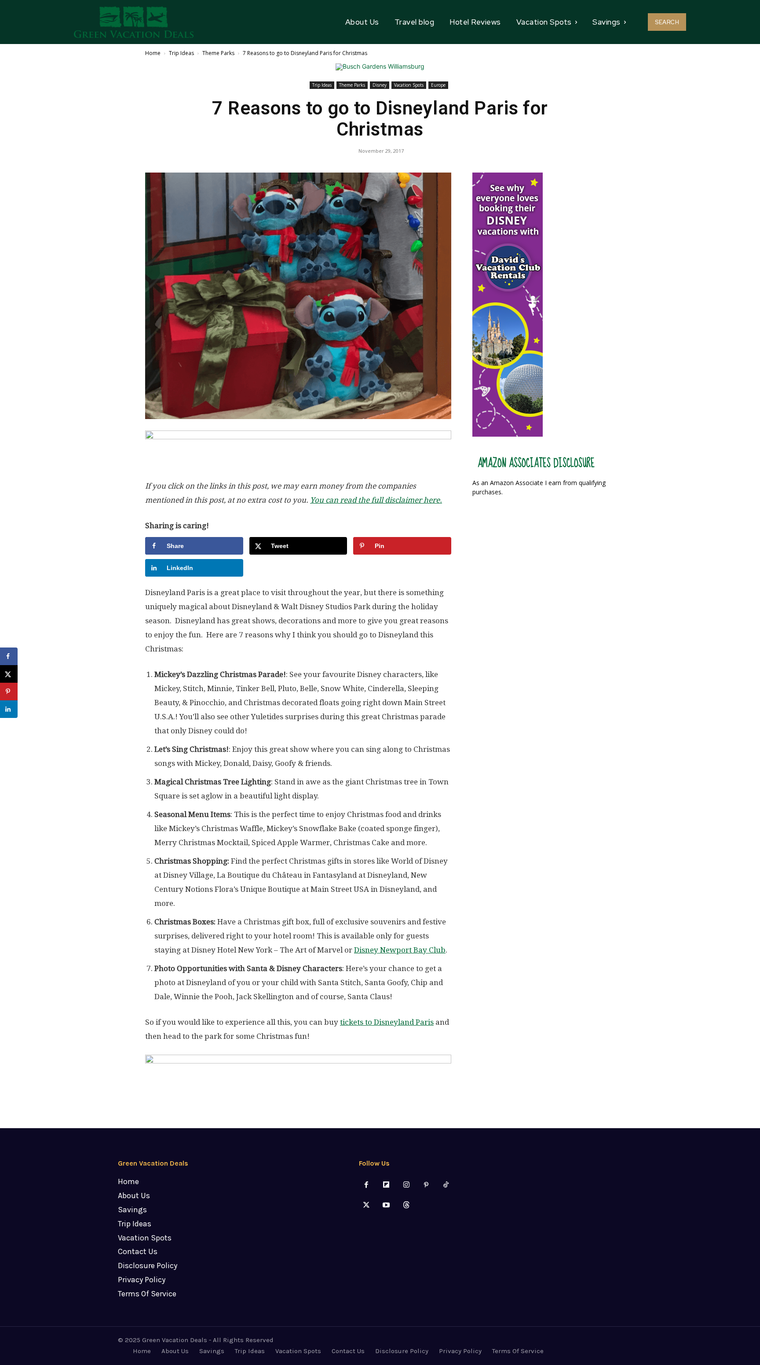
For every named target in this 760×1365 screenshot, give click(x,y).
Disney (380, 85)
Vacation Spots (409, 85)
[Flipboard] (386, 1185)
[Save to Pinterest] (9, 691)
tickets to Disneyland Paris (387, 1022)
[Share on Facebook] (9, 656)
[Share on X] (9, 674)
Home (153, 53)
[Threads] (406, 1205)
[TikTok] (445, 1185)
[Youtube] (386, 1205)
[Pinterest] (426, 1185)
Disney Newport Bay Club (400, 950)
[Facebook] (366, 1185)
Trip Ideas (181, 53)
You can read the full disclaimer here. (376, 500)
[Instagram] (406, 1185)
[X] (366, 1205)
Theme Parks (218, 53)
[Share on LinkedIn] (9, 709)
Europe (438, 85)
